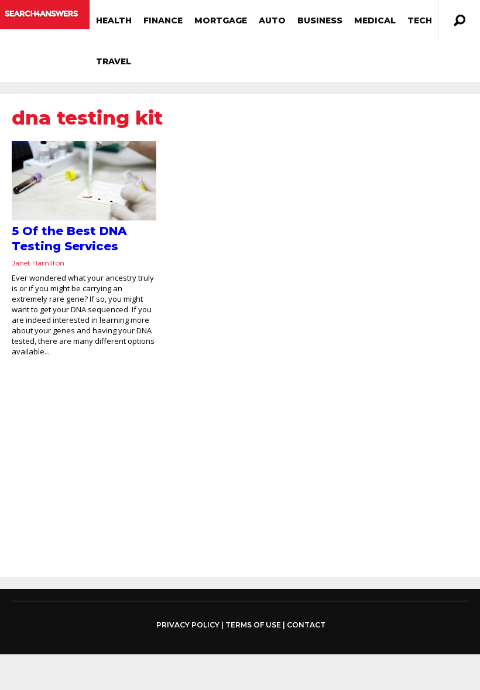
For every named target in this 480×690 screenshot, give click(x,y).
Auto (272, 20)
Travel (113, 61)
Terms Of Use (253, 624)
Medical (375, 20)
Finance (163, 20)
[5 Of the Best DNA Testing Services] (84, 180)
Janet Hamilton (38, 262)
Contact (306, 624)
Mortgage (220, 20)
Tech (419, 20)
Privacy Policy (188, 625)
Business (319, 20)
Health (114, 20)
